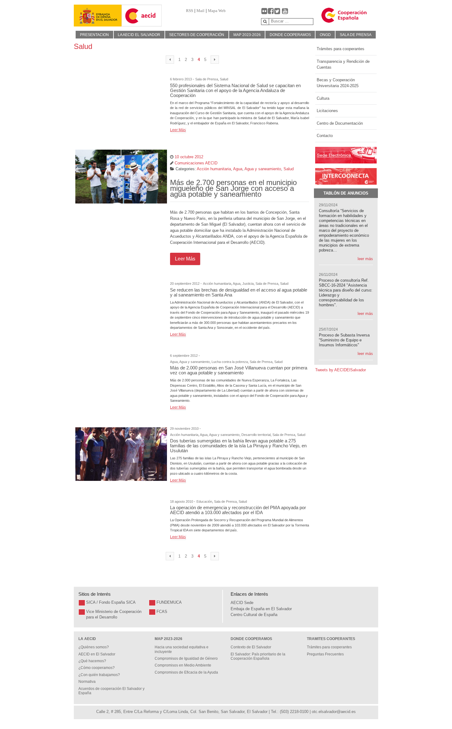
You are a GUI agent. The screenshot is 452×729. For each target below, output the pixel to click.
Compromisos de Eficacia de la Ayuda (186, 672)
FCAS (162, 611)
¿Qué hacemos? (92, 661)
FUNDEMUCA (169, 602)
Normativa (87, 681)
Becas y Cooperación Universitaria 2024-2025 (338, 83)
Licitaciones (327, 110)
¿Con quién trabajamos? (99, 675)
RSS (189, 10)
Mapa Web (217, 10)
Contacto (325, 135)
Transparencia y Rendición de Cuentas (343, 64)
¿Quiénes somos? (93, 647)
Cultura (323, 98)
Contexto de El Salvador (251, 647)
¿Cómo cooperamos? (96, 668)
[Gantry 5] (98, 15)
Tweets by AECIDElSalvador (340, 370)
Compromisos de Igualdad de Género (186, 658)
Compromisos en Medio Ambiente (183, 665)
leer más (365, 258)
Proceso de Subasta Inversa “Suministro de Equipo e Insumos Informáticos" (344, 340)
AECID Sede (242, 602)
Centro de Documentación (340, 123)
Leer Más (178, 130)
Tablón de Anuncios (345, 193)
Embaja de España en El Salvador (261, 608)
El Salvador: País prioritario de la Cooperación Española (258, 656)
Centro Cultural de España (254, 614)
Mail (200, 10)
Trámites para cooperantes (340, 48)
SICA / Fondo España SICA (111, 602)
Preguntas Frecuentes (325, 654)
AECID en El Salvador (96, 654)
